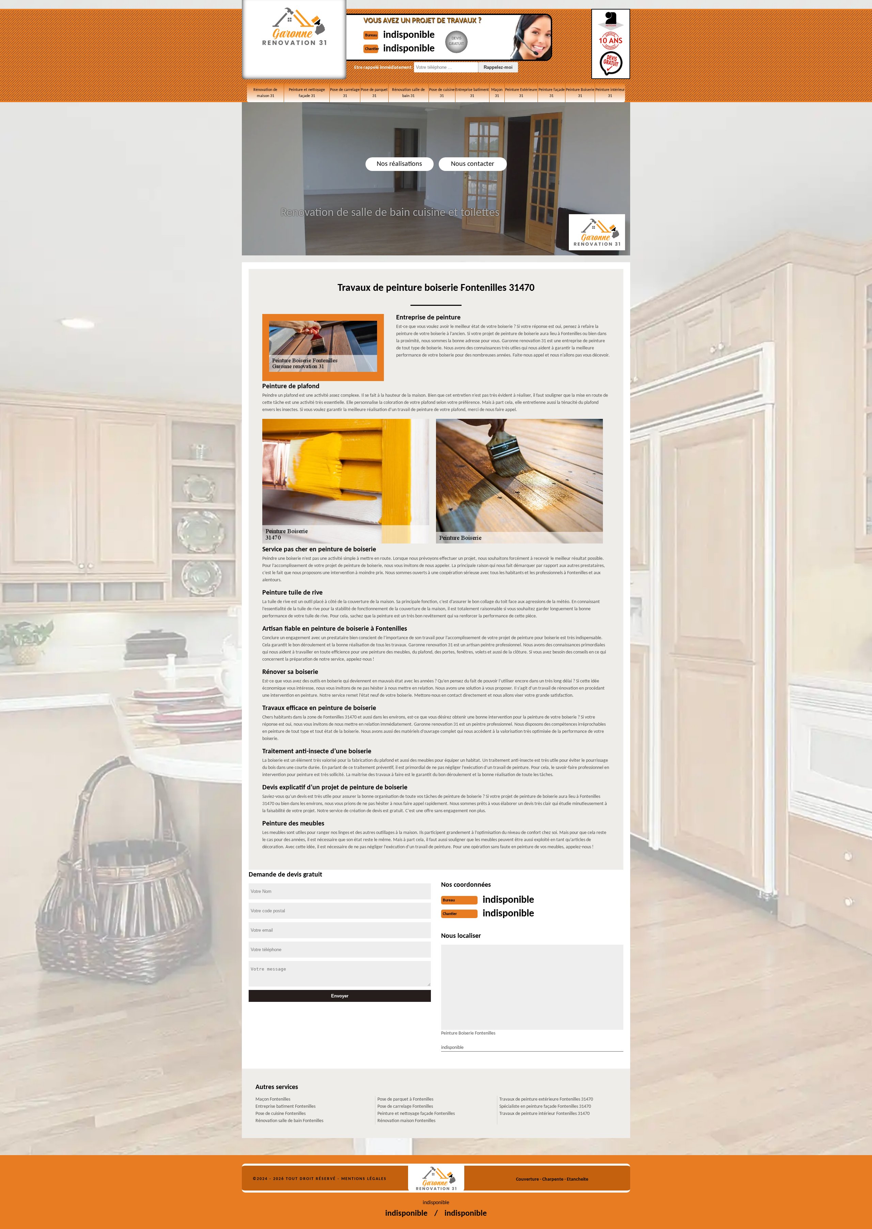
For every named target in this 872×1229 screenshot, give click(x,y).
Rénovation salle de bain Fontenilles (289, 1120)
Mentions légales (364, 1179)
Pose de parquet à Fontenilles (405, 1099)
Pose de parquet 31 (374, 93)
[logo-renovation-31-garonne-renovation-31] (436, 1178)
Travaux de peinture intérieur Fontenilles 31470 (544, 1113)
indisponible (409, 35)
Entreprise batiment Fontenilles (285, 1106)
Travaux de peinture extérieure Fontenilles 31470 (546, 1099)
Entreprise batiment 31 (472, 93)
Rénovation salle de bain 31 (408, 93)
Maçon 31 (496, 93)
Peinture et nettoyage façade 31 (307, 93)
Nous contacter (472, 164)
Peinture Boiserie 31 (580, 93)
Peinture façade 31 (552, 93)
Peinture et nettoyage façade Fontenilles (416, 1113)
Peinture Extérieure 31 (521, 93)
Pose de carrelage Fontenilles (405, 1106)
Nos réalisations (399, 164)
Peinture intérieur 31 (610, 93)
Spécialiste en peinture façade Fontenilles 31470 (545, 1106)
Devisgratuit (456, 41)
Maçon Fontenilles (272, 1099)
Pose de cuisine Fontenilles (280, 1113)
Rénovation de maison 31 (265, 93)
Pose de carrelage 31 (345, 93)
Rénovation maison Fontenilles (406, 1120)
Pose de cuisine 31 (442, 93)
